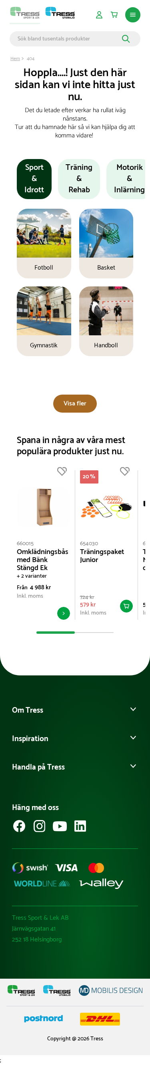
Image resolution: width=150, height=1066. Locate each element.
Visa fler (75, 403)
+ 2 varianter (32, 576)
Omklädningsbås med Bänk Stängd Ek (42, 560)
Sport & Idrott (34, 179)
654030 (89, 544)
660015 (25, 544)
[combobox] (69, 38)
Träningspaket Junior (102, 556)
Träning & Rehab (79, 179)
